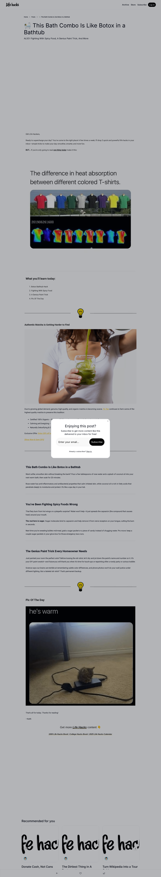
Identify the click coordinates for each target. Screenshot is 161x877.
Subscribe (97, 442)
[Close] (108, 421)
